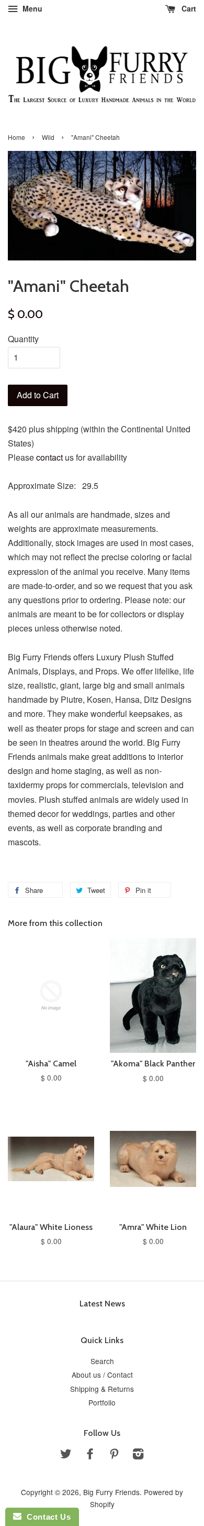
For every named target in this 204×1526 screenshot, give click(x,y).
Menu (31, 8)
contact (49, 457)
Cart (187, 8)
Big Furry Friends (111, 1492)
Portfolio (102, 1402)
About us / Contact (102, 1374)
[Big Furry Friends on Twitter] (66, 1455)
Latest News (102, 1304)
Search (102, 1361)
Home (16, 137)
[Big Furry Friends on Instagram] (138, 1455)
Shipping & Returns (102, 1388)
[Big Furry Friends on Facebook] (90, 1455)
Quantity (23, 339)
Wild (48, 137)
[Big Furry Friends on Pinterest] (114, 1455)
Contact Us (46, 1516)
